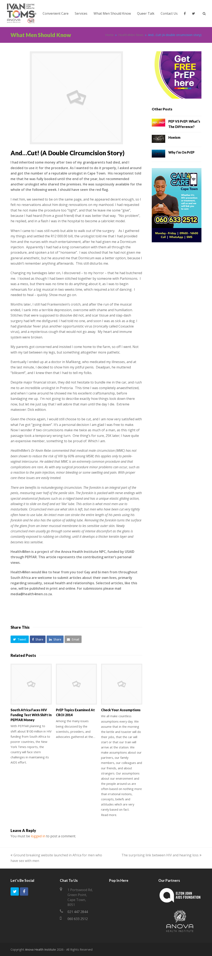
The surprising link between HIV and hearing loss (160, 855)
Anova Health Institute (40, 949)
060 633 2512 (77, 919)
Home (109, 35)
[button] (20, 639)
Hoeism (174, 137)
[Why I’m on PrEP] (158, 154)
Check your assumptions (121, 710)
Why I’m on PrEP (181, 152)
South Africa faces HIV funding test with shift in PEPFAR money (31, 715)
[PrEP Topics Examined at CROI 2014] (76, 684)
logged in (38, 836)
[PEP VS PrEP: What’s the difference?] (158, 123)
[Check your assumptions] (121, 684)
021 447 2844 (77, 911)
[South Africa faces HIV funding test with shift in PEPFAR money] (31, 684)
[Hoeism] (158, 139)
